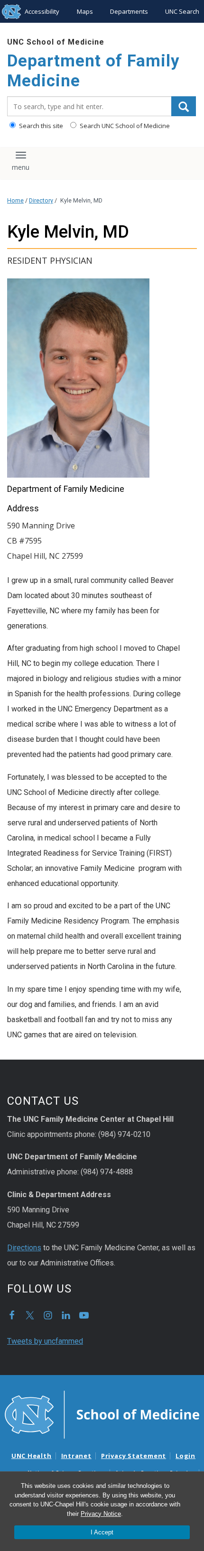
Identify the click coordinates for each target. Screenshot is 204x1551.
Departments (129, 11)
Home (15, 200)
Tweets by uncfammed (45, 1341)
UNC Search (182, 11)
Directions (24, 1247)
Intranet (76, 1455)
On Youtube (84, 1315)
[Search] (183, 106)
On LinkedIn (66, 1315)
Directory (41, 200)
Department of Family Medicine (93, 71)
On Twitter (30, 1315)
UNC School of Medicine (55, 41)
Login (185, 1455)
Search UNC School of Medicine (124, 125)
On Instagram (48, 1315)
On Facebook (12, 1315)
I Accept (102, 1532)
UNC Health (31, 1455)
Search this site (40, 125)
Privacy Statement (133, 1455)
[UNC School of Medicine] (102, 1414)
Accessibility (42, 11)
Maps (85, 11)
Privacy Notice (101, 1513)
